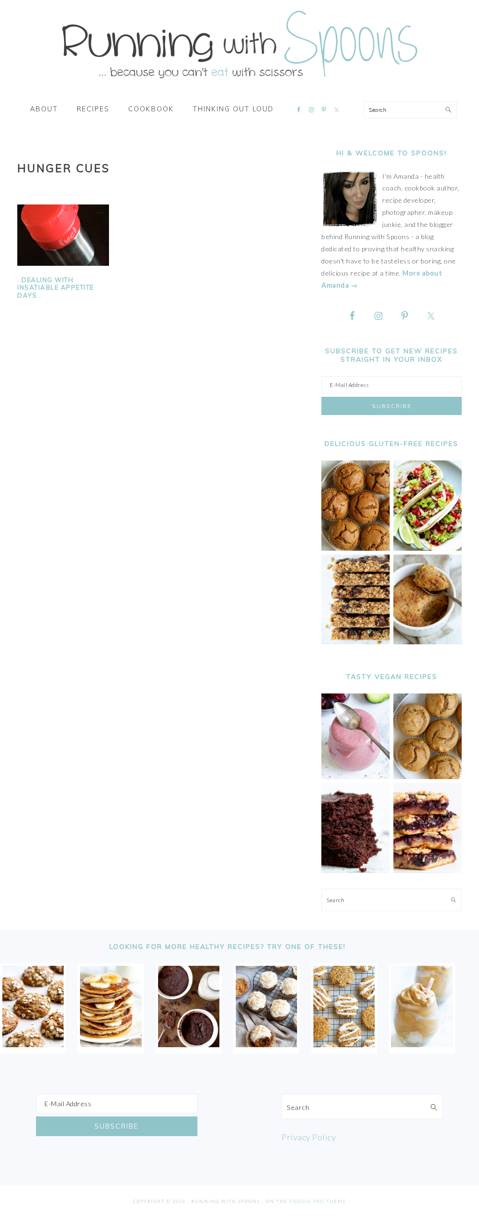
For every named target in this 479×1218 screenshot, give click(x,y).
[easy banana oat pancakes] (110, 1044)
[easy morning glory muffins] (355, 548)
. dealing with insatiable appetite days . (55, 287)
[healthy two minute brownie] (188, 1044)
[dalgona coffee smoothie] (421, 1044)
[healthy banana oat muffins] (33, 1044)
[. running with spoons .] (239, 81)
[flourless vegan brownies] (355, 871)
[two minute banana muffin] (427, 642)
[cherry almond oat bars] (427, 871)
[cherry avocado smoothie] (355, 776)
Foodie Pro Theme (318, 1201)
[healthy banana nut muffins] (427, 776)
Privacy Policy (309, 1137)
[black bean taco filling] (427, 548)
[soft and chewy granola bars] (355, 642)
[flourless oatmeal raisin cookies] (344, 1044)
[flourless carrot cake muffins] (266, 1044)
